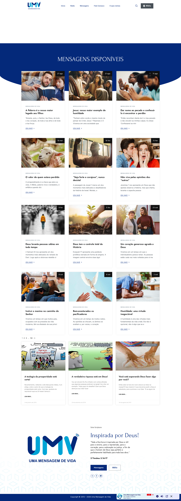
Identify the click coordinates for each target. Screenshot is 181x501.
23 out (155, 207)
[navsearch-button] (136, 5)
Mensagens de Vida (33, 106)
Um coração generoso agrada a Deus (137, 245)
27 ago (60, 74)
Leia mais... (28, 396)
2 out (156, 274)
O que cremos (115, 6)
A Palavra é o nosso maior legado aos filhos (39, 112)
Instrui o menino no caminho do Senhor (42, 312)
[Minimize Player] (171, 496)
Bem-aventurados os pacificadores (83, 312)
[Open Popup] (166, 496)
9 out (61, 274)
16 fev (107, 140)
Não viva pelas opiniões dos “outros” (135, 178)
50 (31, 338)
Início (63, 6)
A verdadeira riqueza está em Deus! (90, 376)
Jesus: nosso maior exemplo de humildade (89, 112)
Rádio (72, 6)
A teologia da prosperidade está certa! (41, 378)
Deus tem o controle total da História (88, 245)
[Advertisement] (90, 27)
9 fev (61, 207)
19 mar (60, 140)
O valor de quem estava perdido (42, 177)
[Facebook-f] (96, 476)
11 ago (155, 74)
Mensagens (84, 6)
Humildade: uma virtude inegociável (133, 312)
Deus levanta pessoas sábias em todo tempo (42, 245)
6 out (108, 274)
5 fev (108, 207)
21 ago (107, 74)
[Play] (157, 496)
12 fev (155, 140)
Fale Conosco (99, 6)
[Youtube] (101, 476)
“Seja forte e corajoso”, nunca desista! (88, 178)
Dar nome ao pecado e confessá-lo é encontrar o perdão (138, 112)
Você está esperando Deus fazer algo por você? (137, 378)
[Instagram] (92, 476)
